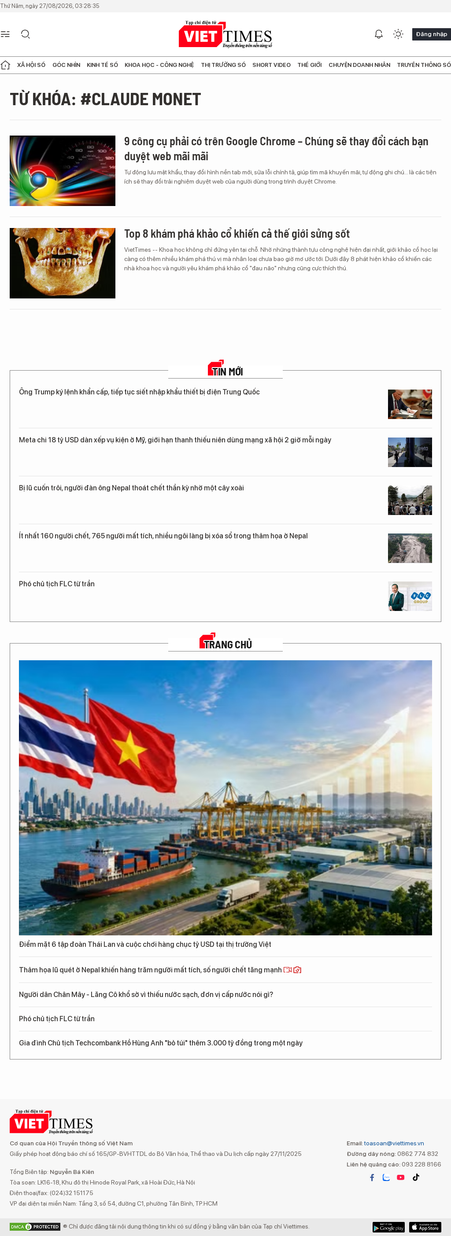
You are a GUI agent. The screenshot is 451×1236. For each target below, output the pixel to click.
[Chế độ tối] (398, 34)
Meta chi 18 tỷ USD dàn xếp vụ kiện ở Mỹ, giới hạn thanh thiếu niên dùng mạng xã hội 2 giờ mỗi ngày (175, 440)
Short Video (271, 65)
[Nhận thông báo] (378, 34)
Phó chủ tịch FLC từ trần (57, 584)
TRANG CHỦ (228, 644)
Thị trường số (223, 65)
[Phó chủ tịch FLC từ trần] (410, 596)
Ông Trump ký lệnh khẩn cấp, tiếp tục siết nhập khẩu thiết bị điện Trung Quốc (139, 392)
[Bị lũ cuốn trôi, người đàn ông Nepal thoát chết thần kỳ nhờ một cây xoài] (410, 500)
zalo (386, 1177)
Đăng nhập (431, 33)
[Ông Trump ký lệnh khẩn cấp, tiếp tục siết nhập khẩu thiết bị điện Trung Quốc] (410, 404)
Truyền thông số (424, 65)
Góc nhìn (66, 65)
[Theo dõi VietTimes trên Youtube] (401, 1177)
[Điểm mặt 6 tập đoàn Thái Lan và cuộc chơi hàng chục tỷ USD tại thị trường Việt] (225, 797)
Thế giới (309, 65)
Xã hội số (31, 65)
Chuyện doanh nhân (359, 65)
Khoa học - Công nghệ (159, 65)
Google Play (425, 1227)
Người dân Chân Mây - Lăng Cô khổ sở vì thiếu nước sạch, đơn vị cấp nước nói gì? (146, 994)
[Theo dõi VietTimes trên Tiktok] (416, 1177)
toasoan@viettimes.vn (393, 1143)
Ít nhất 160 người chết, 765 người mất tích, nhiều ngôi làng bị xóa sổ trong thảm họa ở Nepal (163, 536)
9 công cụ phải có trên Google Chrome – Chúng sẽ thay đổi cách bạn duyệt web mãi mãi (276, 148)
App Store (389, 1227)
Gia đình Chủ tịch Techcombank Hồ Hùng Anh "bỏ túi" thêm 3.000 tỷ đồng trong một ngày (161, 1043)
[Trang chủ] (5, 65)
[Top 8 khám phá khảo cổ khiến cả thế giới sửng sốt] (62, 263)
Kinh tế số (102, 65)
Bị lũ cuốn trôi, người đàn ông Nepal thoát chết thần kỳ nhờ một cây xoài (131, 488)
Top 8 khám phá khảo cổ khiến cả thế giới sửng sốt (237, 233)
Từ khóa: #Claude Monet (105, 98)
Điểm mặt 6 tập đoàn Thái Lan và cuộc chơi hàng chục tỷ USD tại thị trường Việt (145, 944)
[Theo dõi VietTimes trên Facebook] (372, 1177)
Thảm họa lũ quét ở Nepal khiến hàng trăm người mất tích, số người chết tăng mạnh (151, 970)
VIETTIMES (225, 34)
